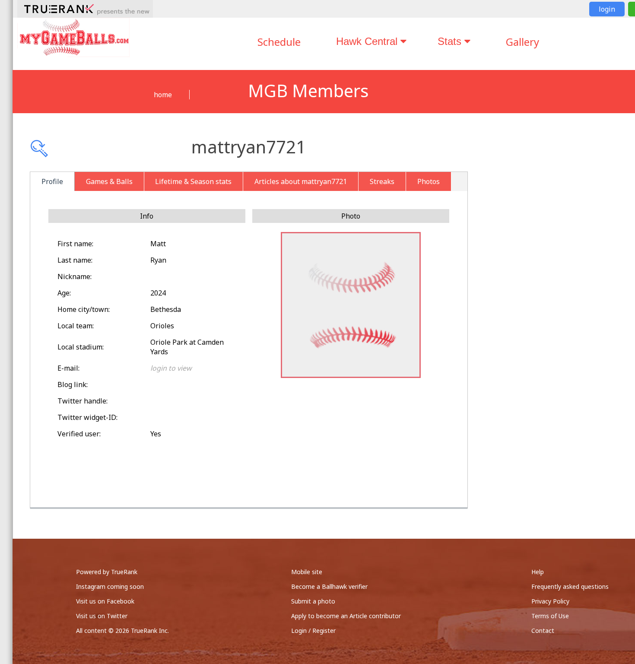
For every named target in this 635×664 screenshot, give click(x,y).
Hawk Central (368, 41)
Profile (52, 181)
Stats (451, 41)
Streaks (382, 181)
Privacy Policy (550, 601)
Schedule (279, 42)
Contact (542, 630)
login (607, 9)
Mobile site (306, 572)
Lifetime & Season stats (193, 181)
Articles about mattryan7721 (300, 181)
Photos (428, 181)
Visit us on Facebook (105, 601)
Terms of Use (550, 616)
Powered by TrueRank (106, 572)
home (163, 94)
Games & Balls (109, 181)
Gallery (522, 42)
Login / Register (313, 630)
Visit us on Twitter (101, 616)
